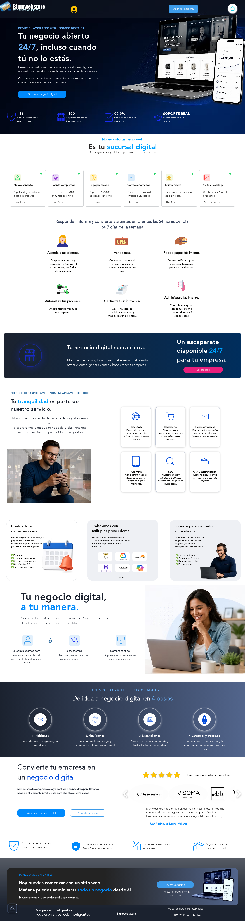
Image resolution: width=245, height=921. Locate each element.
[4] (187, 825)
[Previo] (150, 818)
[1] (174, 825)
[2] (178, 825)
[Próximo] (221, 818)
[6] (196, 825)
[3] (183, 825)
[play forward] (239, 794)
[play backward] (125, 794)
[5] (192, 825)
